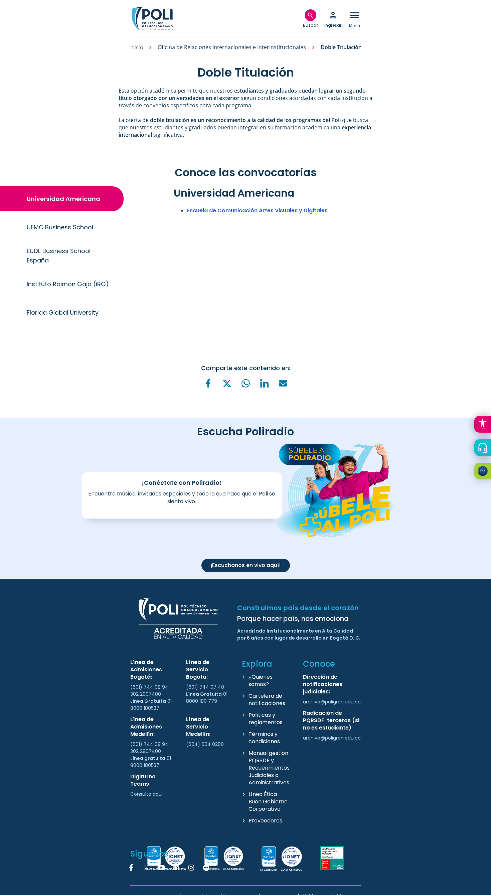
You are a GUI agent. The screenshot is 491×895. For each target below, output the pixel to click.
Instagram (191, 867)
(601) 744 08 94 (150, 687)
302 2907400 (145, 694)
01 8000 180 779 (206, 697)
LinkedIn (176, 867)
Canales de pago (484, 472)
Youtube (161, 867)
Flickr (206, 867)
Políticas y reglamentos (266, 718)
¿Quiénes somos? (261, 680)
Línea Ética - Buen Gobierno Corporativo (268, 801)
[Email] (283, 383)
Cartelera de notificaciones (267, 699)
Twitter (146, 867)
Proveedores (265, 820)
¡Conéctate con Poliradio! (182, 482)
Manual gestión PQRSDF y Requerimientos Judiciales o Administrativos (269, 767)
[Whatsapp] (245, 383)
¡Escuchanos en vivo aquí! (246, 565)
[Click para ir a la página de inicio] (152, 18)
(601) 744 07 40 (205, 687)
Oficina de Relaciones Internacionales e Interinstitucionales (232, 47)
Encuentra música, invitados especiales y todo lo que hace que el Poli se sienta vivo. (181, 497)
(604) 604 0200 (205, 744)
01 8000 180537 (151, 704)
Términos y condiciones (264, 737)
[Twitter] (226, 383)
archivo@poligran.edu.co (332, 701)
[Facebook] (208, 383)
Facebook (131, 867)
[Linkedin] (264, 383)
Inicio (136, 47)
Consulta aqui (146, 794)
